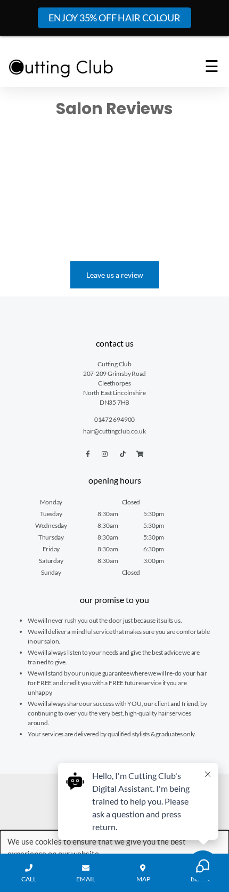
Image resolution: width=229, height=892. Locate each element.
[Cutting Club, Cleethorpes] (61, 68)
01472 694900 (114, 419)
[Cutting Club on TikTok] (122, 454)
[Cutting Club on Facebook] (87, 454)
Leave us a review (114, 274)
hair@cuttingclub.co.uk (114, 431)
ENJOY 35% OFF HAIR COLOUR (114, 17)
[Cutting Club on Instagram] (104, 454)
